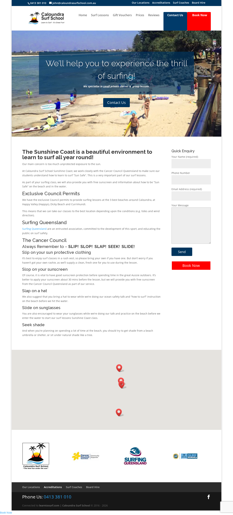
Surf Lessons (100, 15)
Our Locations (140, 3)
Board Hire (198, 3)
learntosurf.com (49, 505)
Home (83, 15)
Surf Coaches (181, 3)
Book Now (191, 265)
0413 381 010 (38, 3)
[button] (120, 412)
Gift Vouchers (122, 15)
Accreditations (161, 3)
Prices (140, 15)
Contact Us (116, 102)
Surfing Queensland (34, 228)
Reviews (153, 15)
